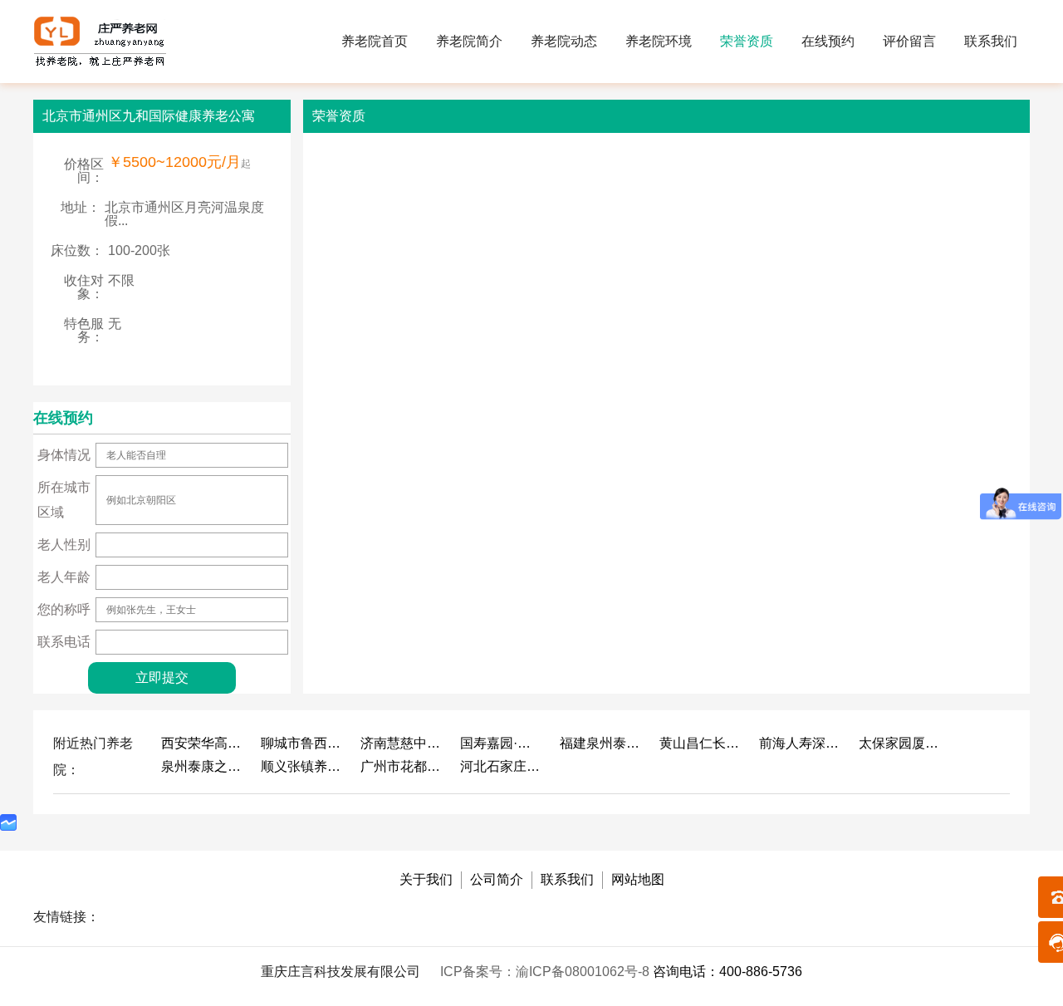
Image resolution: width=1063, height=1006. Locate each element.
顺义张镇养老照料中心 (302, 766)
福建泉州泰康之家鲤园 (601, 743)
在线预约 (828, 41)
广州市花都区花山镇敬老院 (401, 766)
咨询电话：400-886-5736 (727, 971)
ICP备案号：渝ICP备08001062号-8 (546, 971)
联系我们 (990, 41)
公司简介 (496, 879)
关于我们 (426, 879)
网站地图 (637, 879)
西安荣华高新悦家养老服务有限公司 (202, 743)
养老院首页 (374, 41)
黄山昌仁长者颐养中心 (700, 743)
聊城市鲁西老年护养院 (302, 743)
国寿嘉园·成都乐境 (501, 743)
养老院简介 (469, 41)
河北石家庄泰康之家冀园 (501, 766)
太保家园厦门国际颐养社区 (900, 743)
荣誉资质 (746, 41)
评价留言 (909, 41)
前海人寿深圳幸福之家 (800, 743)
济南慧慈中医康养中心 (401, 743)
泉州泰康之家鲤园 (202, 766)
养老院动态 (564, 41)
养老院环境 (658, 41)
